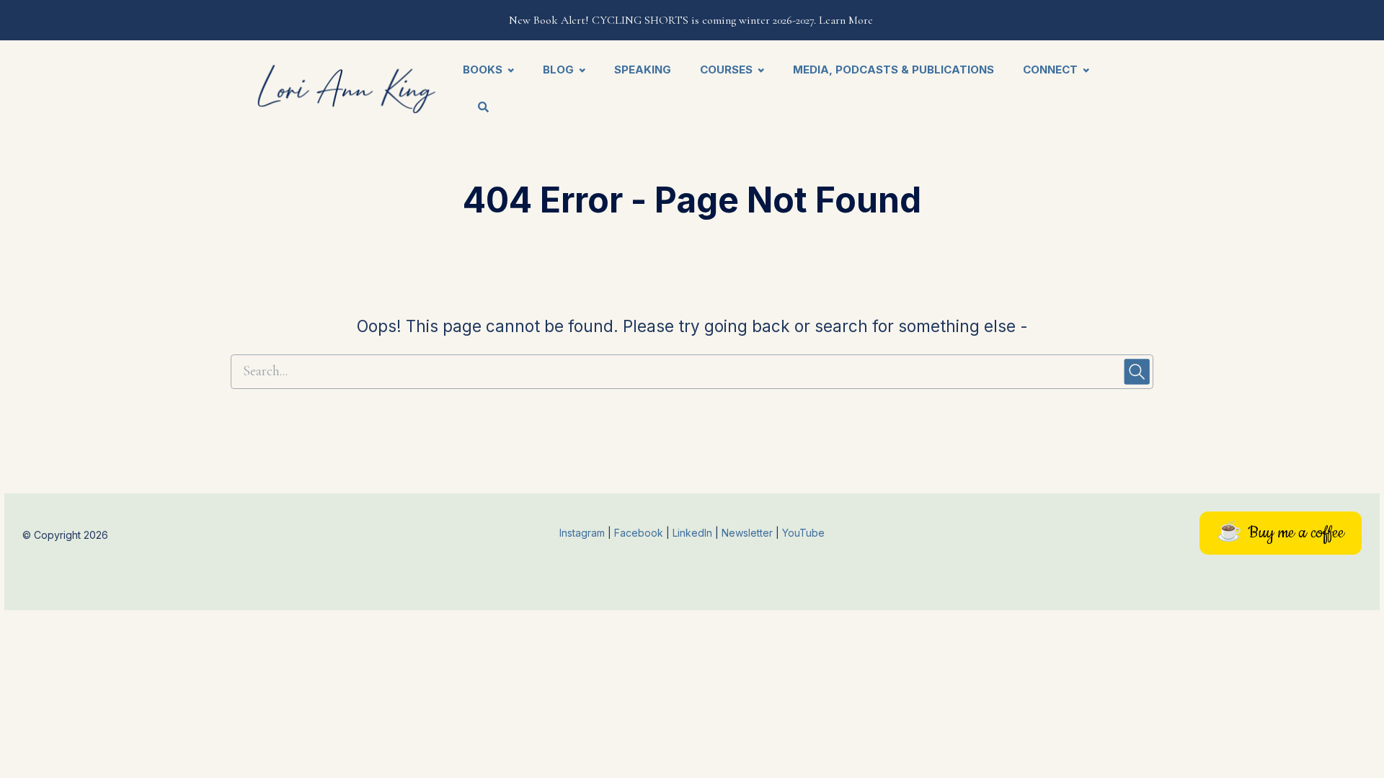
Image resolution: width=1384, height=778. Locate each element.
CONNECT (1050, 69)
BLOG (558, 69)
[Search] (476, 108)
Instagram (582, 533)
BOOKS (482, 69)
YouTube (803, 533)
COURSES (726, 69)
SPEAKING (642, 69)
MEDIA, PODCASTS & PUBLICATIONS (893, 69)
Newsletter (749, 533)
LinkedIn (694, 533)
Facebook (640, 533)
